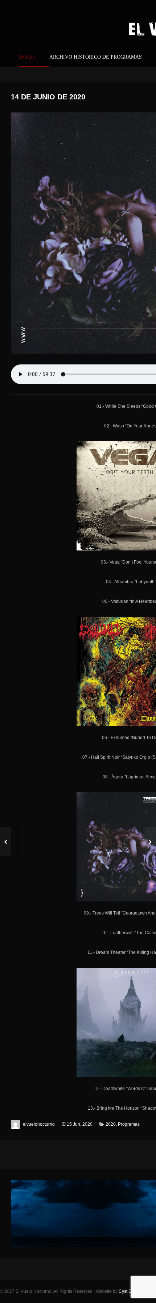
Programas (129, 1124)
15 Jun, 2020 (80, 1124)
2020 (111, 1124)
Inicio (27, 57)
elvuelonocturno (39, 1124)
